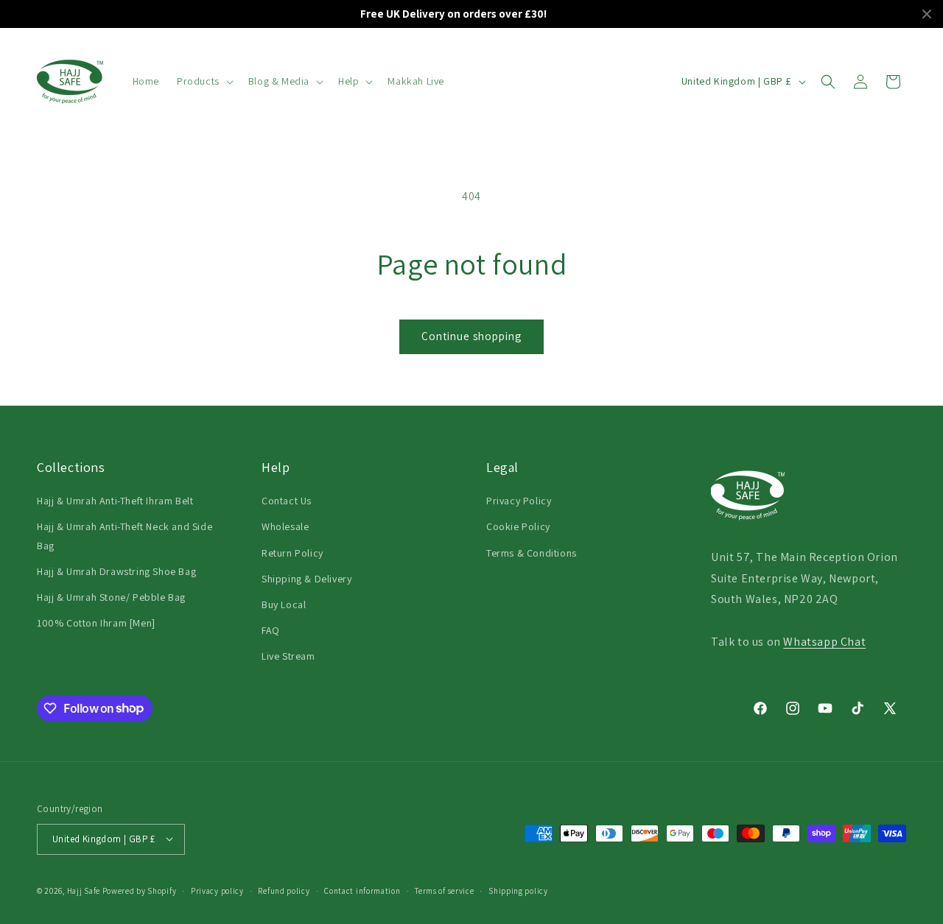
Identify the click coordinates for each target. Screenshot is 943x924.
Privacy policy (217, 890)
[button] (203, 81)
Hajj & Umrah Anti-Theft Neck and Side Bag (124, 535)
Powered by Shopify (139, 890)
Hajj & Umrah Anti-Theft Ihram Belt (115, 500)
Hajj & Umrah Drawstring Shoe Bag (116, 571)
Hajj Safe (83, 890)
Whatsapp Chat (824, 641)
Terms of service (444, 890)
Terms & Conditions (531, 553)
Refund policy (283, 890)
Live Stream (288, 656)
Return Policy (292, 553)
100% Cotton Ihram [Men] (96, 622)
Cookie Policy (518, 526)
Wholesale (285, 526)
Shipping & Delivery (306, 578)
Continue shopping (471, 336)
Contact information (362, 890)
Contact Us (287, 500)
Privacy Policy (518, 500)
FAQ (271, 630)
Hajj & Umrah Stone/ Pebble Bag (111, 597)
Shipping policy (518, 890)
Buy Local (284, 604)
